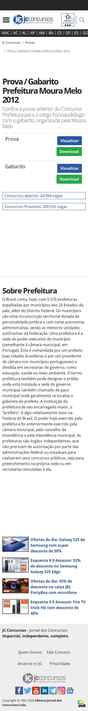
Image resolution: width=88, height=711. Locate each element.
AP (32, 33)
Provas (30, 42)
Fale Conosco (58, 652)
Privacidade (60, 663)
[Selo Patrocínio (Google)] (68, 19)
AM (42, 33)
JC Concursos (11, 42)
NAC (5, 33)
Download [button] (69, 151)
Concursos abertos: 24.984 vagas (33, 195)
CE (59, 33)
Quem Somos (30, 652)
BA (51, 33)
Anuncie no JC (30, 663)
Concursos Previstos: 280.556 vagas (35, 206)
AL (24, 33)
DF (68, 33)
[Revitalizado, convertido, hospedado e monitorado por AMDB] (82, 703)
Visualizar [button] (69, 140)
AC (15, 33)
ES (76, 33)
